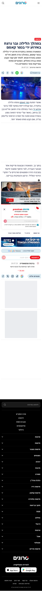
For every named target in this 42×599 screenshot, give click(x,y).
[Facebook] (7, 73)
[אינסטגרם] (12, 276)
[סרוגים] (21, 558)
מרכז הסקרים (21, 414)
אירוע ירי (37, 109)
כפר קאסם (24, 102)
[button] (39, 180)
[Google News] (22, 276)
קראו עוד (10, 200)
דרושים (21, 418)
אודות (14, 584)
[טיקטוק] (17, 276)
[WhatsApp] (17, 73)
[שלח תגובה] (4, 257)
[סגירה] (4, 209)
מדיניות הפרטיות (24, 584)
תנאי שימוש (8, 580)
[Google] (21, 73)
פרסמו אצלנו (34, 580)
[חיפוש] (3, 3)
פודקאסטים (21, 426)
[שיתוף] (3, 73)
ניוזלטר (21, 430)
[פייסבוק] (3, 276)
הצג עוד (21, 270)
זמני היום (17, 580)
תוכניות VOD (21, 422)
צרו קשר (24, 580)
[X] (12, 73)
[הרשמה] (5, 221)
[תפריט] (38, 3)
